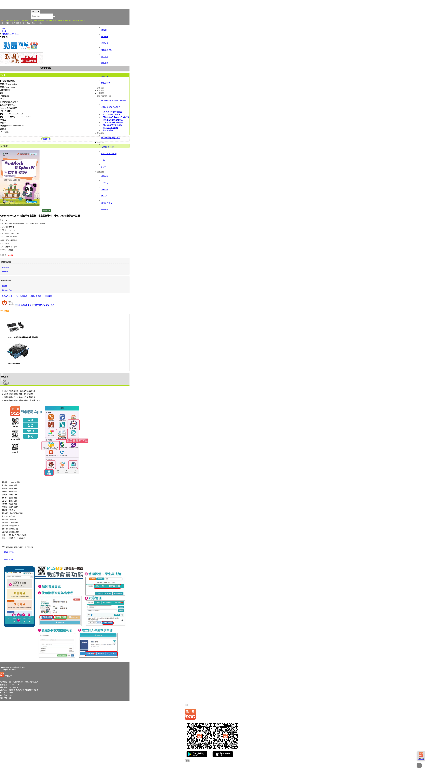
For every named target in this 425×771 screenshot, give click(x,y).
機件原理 (41, 20)
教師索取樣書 (7, 296)
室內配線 (76, 20)
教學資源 (6, 385)
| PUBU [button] (4, 286)
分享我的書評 (21, 296)
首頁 (3, 28)
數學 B (82, 20)
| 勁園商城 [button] (5, 267)
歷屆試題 (100, 142)
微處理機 (49, 20)
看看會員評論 (35, 296)
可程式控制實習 (58, 20)
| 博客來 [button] (5, 271)
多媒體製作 (25, 20)
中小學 (4, 31)
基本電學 (9, 20)
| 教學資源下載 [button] (8, 559)
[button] (6, 675)
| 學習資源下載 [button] (8, 552)
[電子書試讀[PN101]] (23, 305)
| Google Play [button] (7, 290)
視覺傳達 (68, 20)
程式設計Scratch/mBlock (10, 34)
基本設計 (17, 20)
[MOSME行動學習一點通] (44, 305)
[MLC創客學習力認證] (7, 303)
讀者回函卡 (49, 296)
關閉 (187, 761)
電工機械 (34, 20)
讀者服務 (100, 172)
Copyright (4, 667)
